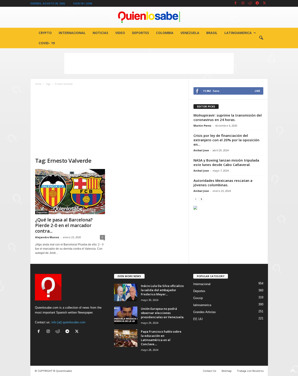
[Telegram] (257, 3)
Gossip (198, 298)
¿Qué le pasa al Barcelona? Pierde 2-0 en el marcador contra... (64, 225)
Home (38, 84)
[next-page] (201, 199)
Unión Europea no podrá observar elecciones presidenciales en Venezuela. (162, 313)
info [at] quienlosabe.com (68, 322)
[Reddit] (250, 3)
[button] (261, 38)
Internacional (72, 33)
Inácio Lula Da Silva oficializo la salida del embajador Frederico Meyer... (162, 290)
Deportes (140, 33)
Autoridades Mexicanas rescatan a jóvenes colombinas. (222, 182)
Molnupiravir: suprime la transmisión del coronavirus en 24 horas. (227, 117)
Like (257, 91)
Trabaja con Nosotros (250, 371)
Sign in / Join (82, 3)
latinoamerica (238, 33)
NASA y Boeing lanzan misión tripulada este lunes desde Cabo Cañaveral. (226, 162)
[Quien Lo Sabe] (149, 17)
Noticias (100, 33)
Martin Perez (202, 125)
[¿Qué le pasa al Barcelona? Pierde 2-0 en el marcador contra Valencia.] (70, 191)
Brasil (211, 33)
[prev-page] (195, 199)
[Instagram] (243, 3)
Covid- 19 (47, 43)
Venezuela (189, 33)
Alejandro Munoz (47, 237)
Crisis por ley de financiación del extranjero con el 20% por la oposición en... (226, 140)
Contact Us (209, 371)
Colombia (164, 33)
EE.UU (198, 319)
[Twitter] (264, 3)
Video (120, 33)
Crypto (45, 33)
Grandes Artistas (204, 312)
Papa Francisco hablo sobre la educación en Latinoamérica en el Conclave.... (161, 337)
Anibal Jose (201, 150)
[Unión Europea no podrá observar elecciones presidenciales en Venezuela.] (125, 315)
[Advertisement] (149, 63)
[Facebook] (235, 3)
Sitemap (226, 371)
